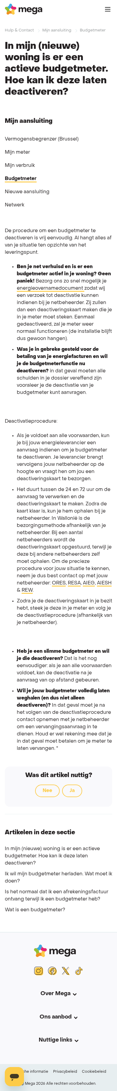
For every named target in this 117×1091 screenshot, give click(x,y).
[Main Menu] (107, 9)
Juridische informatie (29, 1072)
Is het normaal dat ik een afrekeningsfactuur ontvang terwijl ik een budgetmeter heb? (56, 896)
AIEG (89, 583)
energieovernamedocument (50, 288)
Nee (47, 790)
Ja (72, 790)
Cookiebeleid (94, 1072)
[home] (23, 9)
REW (27, 590)
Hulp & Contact (19, 30)
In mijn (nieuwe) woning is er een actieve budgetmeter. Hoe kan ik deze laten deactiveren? (52, 856)
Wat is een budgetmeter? (35, 910)
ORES (59, 583)
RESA (74, 583)
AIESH (104, 583)
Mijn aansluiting (56, 30)
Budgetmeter (93, 30)
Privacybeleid (65, 1072)
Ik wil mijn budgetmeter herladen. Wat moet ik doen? (58, 878)
